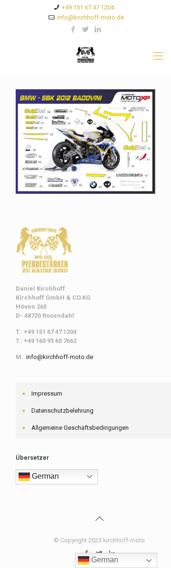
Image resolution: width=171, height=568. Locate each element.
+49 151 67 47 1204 (88, 7)
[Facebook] (73, 29)
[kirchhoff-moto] (85, 56)
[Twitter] (86, 29)
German (44, 476)
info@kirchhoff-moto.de (90, 17)
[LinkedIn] (98, 29)
